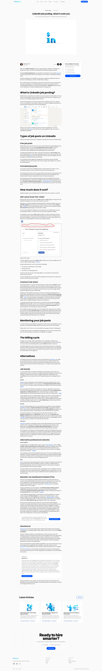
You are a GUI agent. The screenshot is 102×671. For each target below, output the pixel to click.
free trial (27, 549)
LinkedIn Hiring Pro (47, 181)
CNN (24, 409)
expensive (52, 359)
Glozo (25, 297)
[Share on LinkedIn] (58, 64)
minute (57, 73)
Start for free (84, 1)
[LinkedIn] (14, 664)
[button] (50, 2)
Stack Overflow (49, 445)
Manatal (49, 484)
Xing (21, 462)
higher (31, 129)
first (56, 343)
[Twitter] (20, 664)
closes (31, 155)
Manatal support (51, 497)
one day (38, 262)
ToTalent (34, 450)
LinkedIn (25, 206)
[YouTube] (17, 664)
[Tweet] (61, 64)
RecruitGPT (22, 546)
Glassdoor (22, 423)
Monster (22, 406)
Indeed (22, 382)
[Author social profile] (28, 63)
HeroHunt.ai (23, 528)
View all (79, 597)
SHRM (60, 393)
